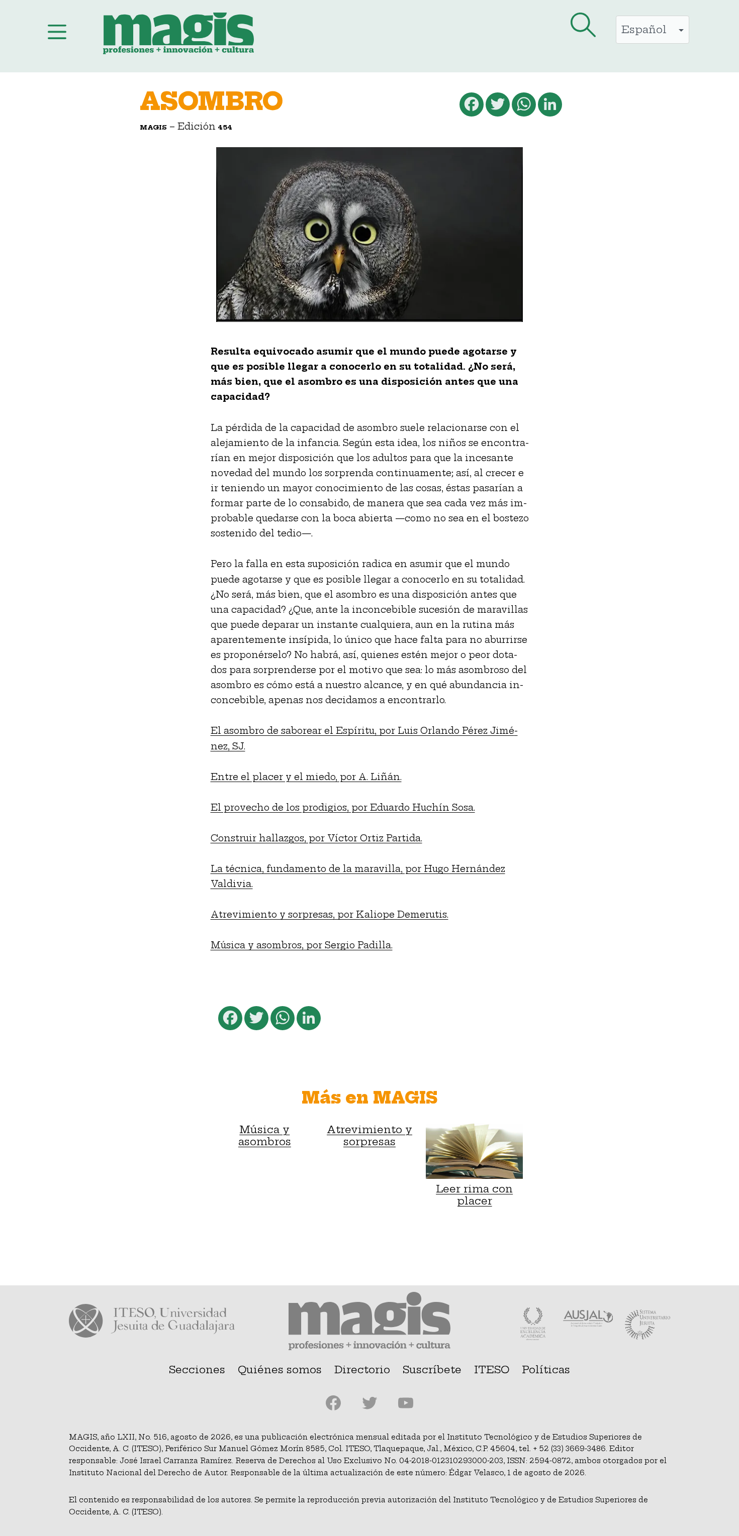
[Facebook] (470, 106)
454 (225, 127)
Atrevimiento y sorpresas (369, 1136)
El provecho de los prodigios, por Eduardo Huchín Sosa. (343, 807)
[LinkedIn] (549, 106)
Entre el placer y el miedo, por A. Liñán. (306, 777)
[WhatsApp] (523, 106)
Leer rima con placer (474, 1194)
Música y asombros (264, 1136)
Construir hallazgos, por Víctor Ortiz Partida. (316, 838)
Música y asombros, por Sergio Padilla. (302, 945)
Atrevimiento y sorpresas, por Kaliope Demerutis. (329, 914)
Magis (153, 127)
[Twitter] (497, 106)
